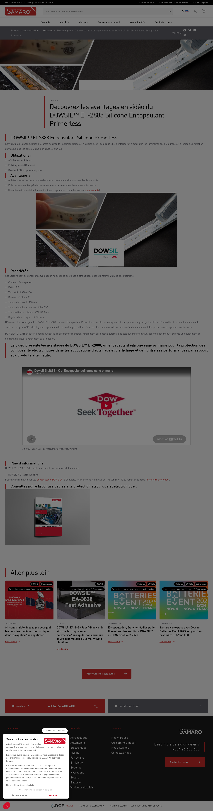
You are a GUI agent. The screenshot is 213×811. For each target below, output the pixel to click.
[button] (6, 805)
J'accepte (52, 795)
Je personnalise (19, 795)
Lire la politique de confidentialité (20, 785)
